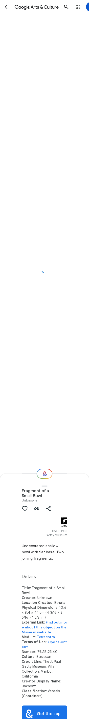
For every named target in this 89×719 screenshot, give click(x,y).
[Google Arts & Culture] (36, 7)
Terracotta (46, 637)
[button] (7, 7)
